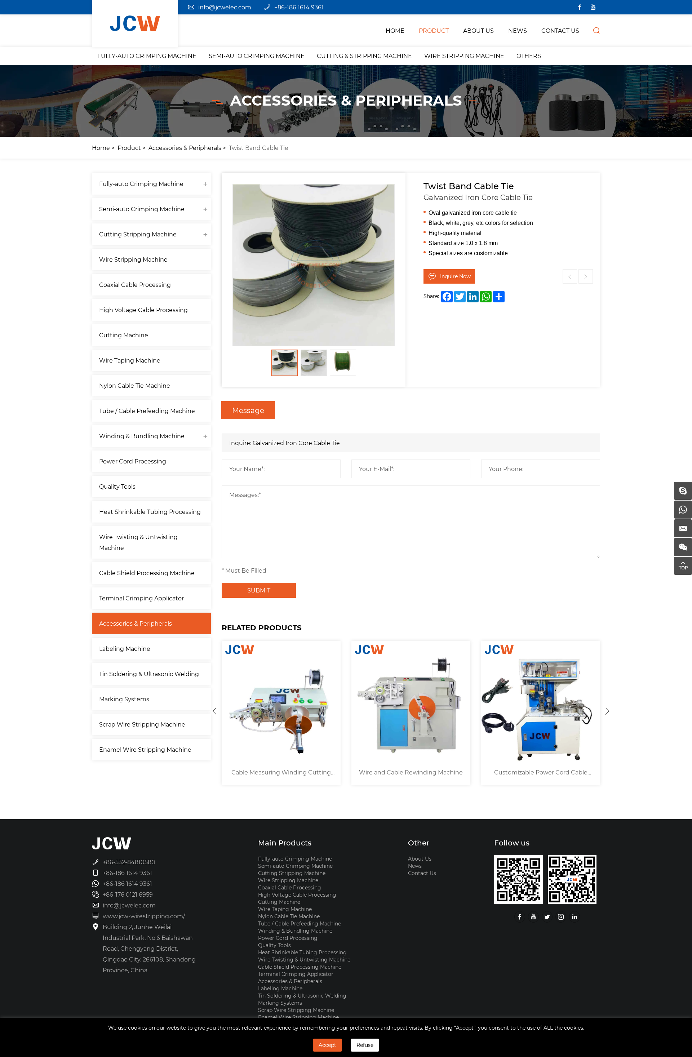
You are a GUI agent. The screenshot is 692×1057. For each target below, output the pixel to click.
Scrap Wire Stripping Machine (142, 724)
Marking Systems (124, 699)
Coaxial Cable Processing (135, 284)
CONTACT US (560, 30)
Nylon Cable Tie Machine (134, 385)
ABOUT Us (478, 30)
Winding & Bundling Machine (142, 436)
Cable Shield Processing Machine (147, 573)
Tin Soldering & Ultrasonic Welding (149, 674)
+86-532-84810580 (129, 862)
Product (129, 147)
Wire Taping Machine (129, 360)
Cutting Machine (123, 335)
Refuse (364, 1045)
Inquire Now (455, 276)
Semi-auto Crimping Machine (257, 55)
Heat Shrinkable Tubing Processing (150, 511)
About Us (419, 858)
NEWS (517, 30)
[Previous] (214, 711)
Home (101, 147)
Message (248, 410)
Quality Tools (117, 486)
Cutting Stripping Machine (138, 234)
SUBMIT (258, 590)
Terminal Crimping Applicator (141, 598)
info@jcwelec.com (224, 7)
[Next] (607, 711)
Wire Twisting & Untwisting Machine (138, 542)
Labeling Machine (124, 648)
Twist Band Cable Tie (258, 147)
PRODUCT (434, 30)
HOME (395, 30)
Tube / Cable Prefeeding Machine (147, 410)
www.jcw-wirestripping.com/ (144, 916)
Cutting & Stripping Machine (364, 55)
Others (528, 55)
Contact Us (422, 873)
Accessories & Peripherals (184, 147)
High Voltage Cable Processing (143, 310)
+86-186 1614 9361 (299, 7)
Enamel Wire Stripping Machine (145, 749)
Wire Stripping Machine (464, 55)
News (415, 865)
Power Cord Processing (132, 461)
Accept (327, 1045)
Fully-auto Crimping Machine (146, 55)
